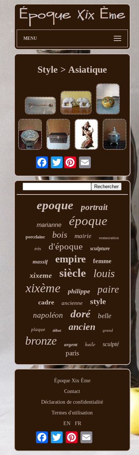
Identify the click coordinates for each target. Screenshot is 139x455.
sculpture (100, 248)
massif (40, 262)
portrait (94, 207)
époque (88, 221)
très (37, 248)
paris (72, 353)
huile (90, 344)
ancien (82, 326)
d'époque (66, 246)
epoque (55, 205)
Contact (72, 391)
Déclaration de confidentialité (72, 402)
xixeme (41, 275)
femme (102, 261)
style (98, 301)
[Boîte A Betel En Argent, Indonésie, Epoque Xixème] (40, 106)
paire (108, 289)
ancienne (72, 303)
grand (108, 330)
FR (78, 423)
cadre (46, 302)
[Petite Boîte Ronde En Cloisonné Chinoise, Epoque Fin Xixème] (108, 99)
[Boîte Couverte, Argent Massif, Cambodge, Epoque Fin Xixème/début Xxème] (114, 135)
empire (70, 259)
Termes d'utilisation (72, 413)
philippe (79, 291)
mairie (83, 235)
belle (104, 316)
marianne (49, 225)
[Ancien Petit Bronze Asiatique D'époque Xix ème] (86, 135)
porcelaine (35, 236)
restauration (109, 237)
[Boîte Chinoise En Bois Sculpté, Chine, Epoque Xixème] (58, 135)
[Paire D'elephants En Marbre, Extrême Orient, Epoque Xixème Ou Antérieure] (76, 103)
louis (104, 273)
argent (70, 344)
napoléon (48, 315)
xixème (43, 288)
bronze (41, 340)
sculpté (111, 344)
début (57, 330)
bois (59, 234)
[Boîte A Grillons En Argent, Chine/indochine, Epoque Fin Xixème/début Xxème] (30, 135)
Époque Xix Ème (72, 380)
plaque (38, 329)
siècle (72, 272)
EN (66, 423)
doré (80, 314)
